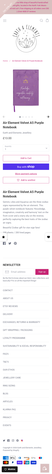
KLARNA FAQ (9, 409)
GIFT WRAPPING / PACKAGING (18, 330)
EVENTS (7, 425)
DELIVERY (8, 314)
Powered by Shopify (11, 450)
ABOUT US (8, 298)
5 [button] (32, 117)
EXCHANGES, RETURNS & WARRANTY (21, 322)
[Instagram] (12, 440)
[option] (26, 90)
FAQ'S (6, 354)
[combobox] (26, 148)
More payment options (26, 173)
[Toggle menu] (5, 20)
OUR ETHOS (9, 369)
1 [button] (20, 117)
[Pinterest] (16, 440)
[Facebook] (7, 440)
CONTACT (8, 290)
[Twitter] (3, 440)
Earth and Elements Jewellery (17, 132)
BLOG (5, 393)
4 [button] (29, 117)
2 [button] (23, 117)
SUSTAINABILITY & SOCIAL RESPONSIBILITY (24, 346)
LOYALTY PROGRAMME (14, 338)
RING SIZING (9, 385)
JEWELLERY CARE (12, 377)
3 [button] (26, 117)
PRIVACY (7, 417)
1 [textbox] (5, 149)
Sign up (41, 271)
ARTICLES (8, 401)
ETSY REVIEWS (10, 306)
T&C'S (6, 362)
